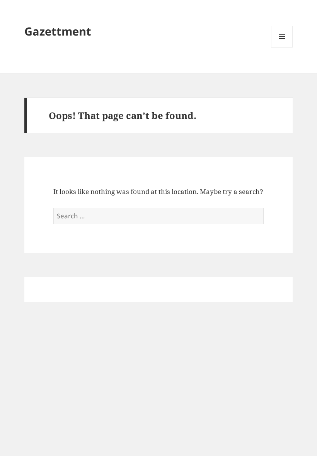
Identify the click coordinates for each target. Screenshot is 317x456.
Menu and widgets (282, 47)
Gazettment (57, 31)
